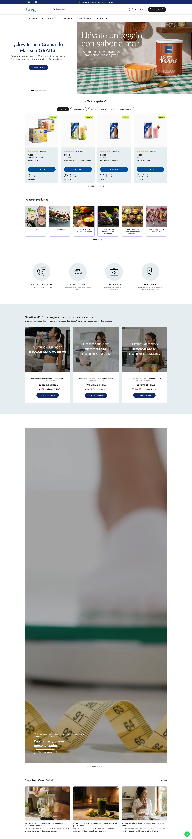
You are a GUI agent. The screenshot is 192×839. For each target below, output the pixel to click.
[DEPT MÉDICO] (114, 272)
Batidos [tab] (63, 109)
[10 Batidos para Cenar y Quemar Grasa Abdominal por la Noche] (96, 803)
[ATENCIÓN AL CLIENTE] (41, 272)
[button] (157, 9)
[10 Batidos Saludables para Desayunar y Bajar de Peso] (144, 803)
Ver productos (44, 752)
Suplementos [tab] (78, 109)
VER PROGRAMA (48, 395)
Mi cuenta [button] (140, 9)
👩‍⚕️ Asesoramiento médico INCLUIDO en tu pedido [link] (96, 2)
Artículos (163, 780)
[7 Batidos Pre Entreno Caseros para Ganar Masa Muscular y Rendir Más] (47, 803)
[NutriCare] (31, 9)
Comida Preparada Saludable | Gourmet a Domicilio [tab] (111, 109)
